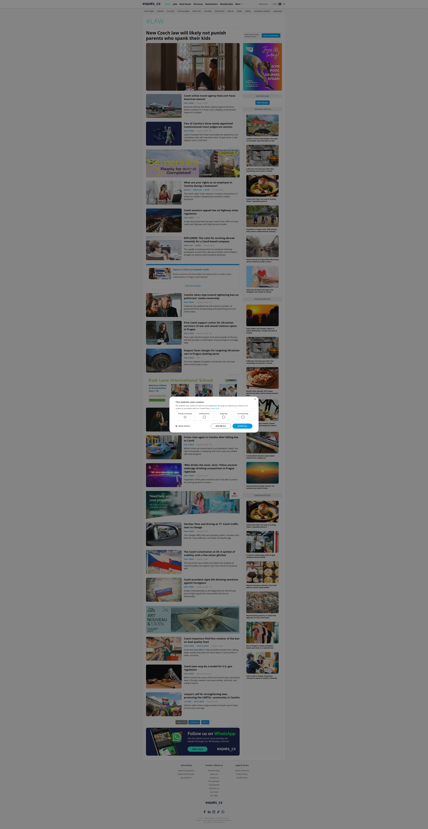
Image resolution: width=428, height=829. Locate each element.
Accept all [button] (242, 426)
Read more (215, 408)
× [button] (255, 399)
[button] (183, 426)
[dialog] (214, 414)
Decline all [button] (221, 426)
